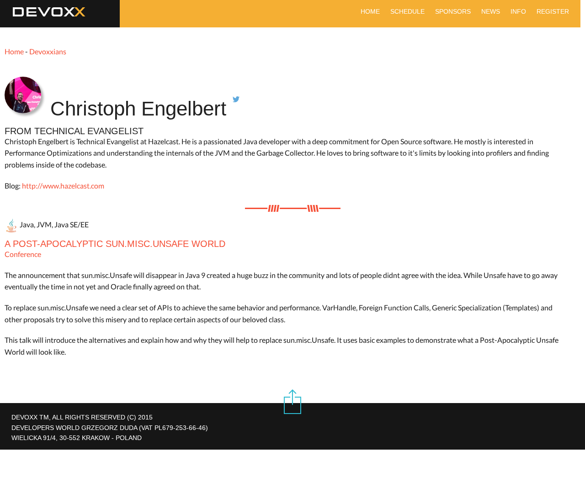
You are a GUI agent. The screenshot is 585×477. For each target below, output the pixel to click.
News (490, 11)
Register (553, 11)
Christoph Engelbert (141, 108)
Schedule (407, 11)
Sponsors (453, 11)
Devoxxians (47, 51)
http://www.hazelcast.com (63, 185)
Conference (23, 254)
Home (370, 11)
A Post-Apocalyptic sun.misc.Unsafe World (115, 244)
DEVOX (43, 12)
